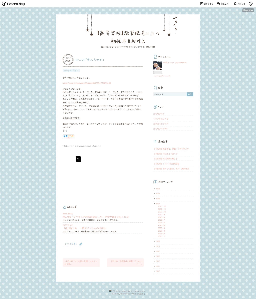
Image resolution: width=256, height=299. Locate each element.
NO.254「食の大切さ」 (90, 59)
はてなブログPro (160, 128)
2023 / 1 (161, 236)
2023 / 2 (161, 233)
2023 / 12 (162, 206)
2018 (158, 261)
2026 (158, 188)
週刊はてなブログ (160, 123)
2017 (158, 266)
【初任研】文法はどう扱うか (165, 153)
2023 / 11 (162, 209)
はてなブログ (159, 113)
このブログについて (161, 76)
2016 (158, 271)
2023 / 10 (162, 211)
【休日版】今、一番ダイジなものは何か (84, 228)
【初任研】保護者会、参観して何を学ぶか (171, 148)
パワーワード (103, 98)
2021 (158, 246)
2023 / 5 (161, 225)
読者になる (248, 10)
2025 (158, 193)
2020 (158, 251)
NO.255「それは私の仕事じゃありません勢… (81, 262)
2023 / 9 (161, 214)
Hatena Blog (125, 293)
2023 (158, 203)
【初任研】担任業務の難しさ (165, 158)
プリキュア (92, 92)
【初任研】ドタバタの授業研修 (166, 163)
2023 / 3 (161, 230)
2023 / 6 (161, 222)
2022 (158, 241)
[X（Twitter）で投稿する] (78, 159)
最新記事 (163, 141)
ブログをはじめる (160, 118)
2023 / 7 (161, 219)
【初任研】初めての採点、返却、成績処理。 (172, 168)
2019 (158, 256)
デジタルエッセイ (71, 70)
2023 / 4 (161, 228)
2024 (158, 198)
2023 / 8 (161, 217)
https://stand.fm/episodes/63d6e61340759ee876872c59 (87, 83)
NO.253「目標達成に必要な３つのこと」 (126, 262)
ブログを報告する (138, 293)
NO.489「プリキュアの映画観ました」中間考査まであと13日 (96, 216)
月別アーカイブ (165, 181)
